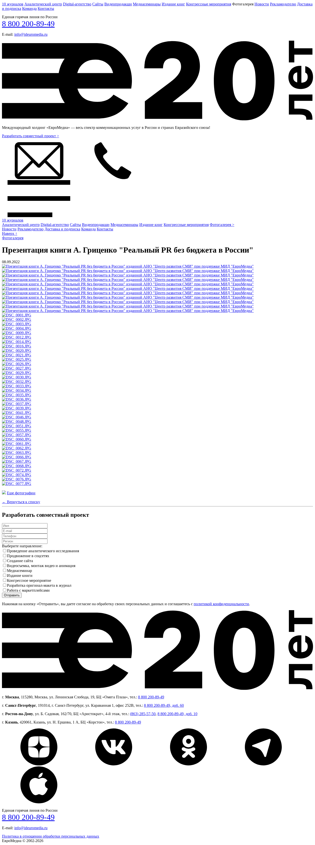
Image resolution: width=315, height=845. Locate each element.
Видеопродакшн (118, 4)
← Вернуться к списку (21, 502)
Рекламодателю (283, 4)
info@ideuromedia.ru (30, 34)
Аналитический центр (43, 4)
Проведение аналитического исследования (43, 551)
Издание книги (19, 575)
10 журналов (12, 4)
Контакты (46, 8)
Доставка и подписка (62, 229)
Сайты (97, 4)
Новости (261, 4)
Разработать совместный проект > (30, 136)
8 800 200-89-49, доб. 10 (177, 714)
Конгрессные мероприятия (208, 4)
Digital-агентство (77, 4)
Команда (29, 8)
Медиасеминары (147, 4)
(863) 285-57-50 (143, 714)
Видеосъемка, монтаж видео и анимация (41, 566)
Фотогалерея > (222, 225)
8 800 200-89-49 (28, 23)
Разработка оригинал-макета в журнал (39, 585)
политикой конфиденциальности (221, 604)
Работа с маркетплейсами (28, 590)
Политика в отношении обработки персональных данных (50, 836)
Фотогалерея (12, 238)
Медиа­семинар (19, 571)
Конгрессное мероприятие (29, 580)
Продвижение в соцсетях (28, 556)
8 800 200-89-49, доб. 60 (164, 705)
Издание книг (173, 4)
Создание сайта (20, 561)
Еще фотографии (21, 493)
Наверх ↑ (9, 233)
